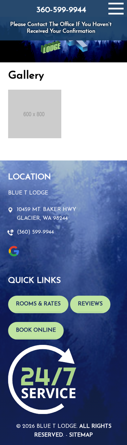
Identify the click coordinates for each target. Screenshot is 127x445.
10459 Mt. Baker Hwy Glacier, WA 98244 (46, 214)
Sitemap (81, 435)
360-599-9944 (61, 10)
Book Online (36, 330)
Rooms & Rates (38, 304)
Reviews (90, 304)
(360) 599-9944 (35, 232)
